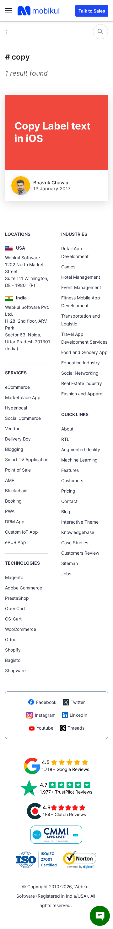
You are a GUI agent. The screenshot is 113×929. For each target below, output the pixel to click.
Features (70, 470)
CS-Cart (13, 618)
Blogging (14, 449)
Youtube (44, 728)
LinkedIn (78, 715)
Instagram (45, 715)
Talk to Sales (91, 10)
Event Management (81, 287)
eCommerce (17, 387)
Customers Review (80, 553)
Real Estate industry (81, 383)
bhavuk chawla (50, 183)
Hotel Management (80, 277)
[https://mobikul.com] (39, 10)
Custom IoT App (21, 532)
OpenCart (15, 608)
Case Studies (74, 542)
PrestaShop (17, 598)
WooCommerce (20, 629)
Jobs (66, 573)
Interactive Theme (80, 522)
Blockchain (16, 490)
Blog (65, 511)
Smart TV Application (26, 459)
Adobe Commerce (23, 587)
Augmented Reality (80, 449)
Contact (69, 501)
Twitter (78, 702)
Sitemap (69, 563)
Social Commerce (23, 418)
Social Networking (80, 373)
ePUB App (15, 542)
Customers (72, 480)
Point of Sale (18, 469)
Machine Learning (79, 459)
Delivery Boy (18, 438)
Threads (75, 728)
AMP (9, 480)
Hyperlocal (16, 407)
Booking (13, 501)
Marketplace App (22, 397)
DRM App (14, 521)
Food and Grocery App (84, 352)
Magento (14, 577)
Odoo (10, 639)
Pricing (68, 491)
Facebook (46, 702)
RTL (65, 439)
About (67, 428)
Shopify (13, 649)
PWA (9, 511)
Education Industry (80, 362)
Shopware (15, 670)
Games (68, 266)
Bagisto (12, 660)
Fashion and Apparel (82, 393)
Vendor (12, 428)
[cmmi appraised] (56, 835)
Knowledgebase (77, 532)
